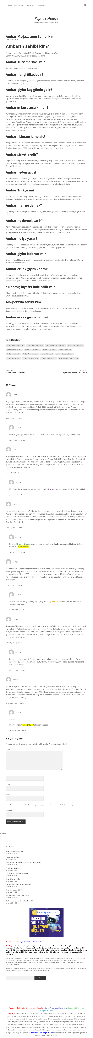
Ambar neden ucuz (65, 350)
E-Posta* (8, 784)
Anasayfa (9, 6)
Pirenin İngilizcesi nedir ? (13, 868)
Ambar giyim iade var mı (35, 345)
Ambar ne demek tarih (32, 350)
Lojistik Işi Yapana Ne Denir (74, 372)
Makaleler (16, 340)
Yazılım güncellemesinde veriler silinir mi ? (19, 901)
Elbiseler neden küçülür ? (14, 890)
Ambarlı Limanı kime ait (30, 358)
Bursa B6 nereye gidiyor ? (14, 879)
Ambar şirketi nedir (13, 354)
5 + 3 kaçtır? (10, 810)
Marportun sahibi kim (48, 358)
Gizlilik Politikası (19, 6)
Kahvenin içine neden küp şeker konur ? (18, 884)
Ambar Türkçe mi (47, 354)
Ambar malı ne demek (14, 350)
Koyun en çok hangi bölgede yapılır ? (17, 874)
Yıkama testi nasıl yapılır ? (14, 857)
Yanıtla (20, 418)
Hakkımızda (41, 6)
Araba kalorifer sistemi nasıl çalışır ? (17, 895)
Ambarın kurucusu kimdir (64, 354)
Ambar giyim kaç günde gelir (55, 345)
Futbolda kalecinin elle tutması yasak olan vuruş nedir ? (23, 863)
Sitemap (3, 833)
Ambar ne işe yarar (49, 350)
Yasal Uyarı (30, 6)
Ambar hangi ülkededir (75, 345)
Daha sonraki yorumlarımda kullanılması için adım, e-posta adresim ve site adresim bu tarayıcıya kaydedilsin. (43, 805)
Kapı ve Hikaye (46, 19)
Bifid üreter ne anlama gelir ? (15, 852)
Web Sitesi (9, 794)
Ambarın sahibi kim (13, 358)
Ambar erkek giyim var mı (15, 345)
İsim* (7, 774)
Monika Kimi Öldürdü (15, 372)
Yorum (8, 749)
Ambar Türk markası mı (30, 354)
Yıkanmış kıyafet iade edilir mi (68, 358)
